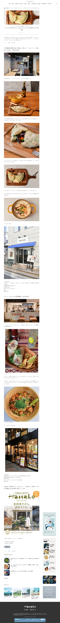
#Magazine (7, 546)
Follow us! (49, 581)
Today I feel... (21, 619)
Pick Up (6, 585)
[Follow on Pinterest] (31, 610)
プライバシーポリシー (52, 596)
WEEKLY (49, 541)
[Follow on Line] (33, 610)
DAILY (45, 541)
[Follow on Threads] (35, 610)
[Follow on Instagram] (25, 610)
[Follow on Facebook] (27, 610)
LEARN (19, 32)
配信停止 (54, 594)
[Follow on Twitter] (29, 610)
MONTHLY (53, 541)
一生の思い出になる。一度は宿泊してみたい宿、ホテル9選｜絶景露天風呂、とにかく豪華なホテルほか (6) (32, 619)
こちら (21, 538)
